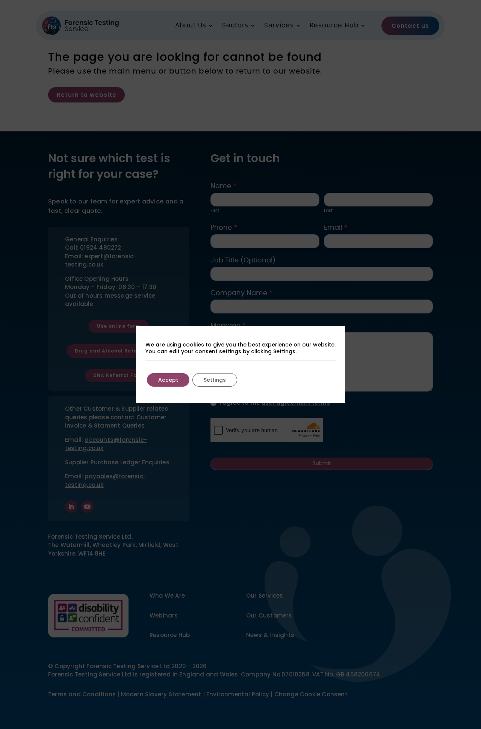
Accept (168, 380)
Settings (215, 380)
